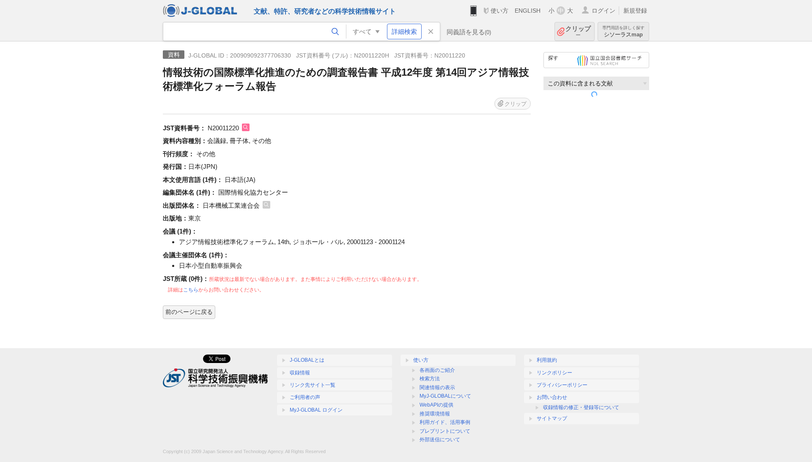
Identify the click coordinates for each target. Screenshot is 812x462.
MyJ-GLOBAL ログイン (316, 410)
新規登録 (635, 10)
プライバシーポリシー (562, 385)
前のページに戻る (189, 311)
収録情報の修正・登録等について (581, 407)
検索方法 (430, 379)
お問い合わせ (552, 397)
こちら (190, 290)
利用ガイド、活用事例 (445, 422)
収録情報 (300, 373)
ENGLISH (527, 10)
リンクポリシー (554, 373)
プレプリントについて (445, 431)
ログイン (603, 10)
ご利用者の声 (305, 397)
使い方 (499, 10)
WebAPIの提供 (436, 405)
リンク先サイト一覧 (312, 385)
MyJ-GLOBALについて (445, 396)
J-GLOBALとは (307, 360)
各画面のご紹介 (437, 370)
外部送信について (440, 440)
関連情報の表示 (437, 387)
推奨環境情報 (435, 414)
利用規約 (547, 360)
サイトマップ (552, 418)
